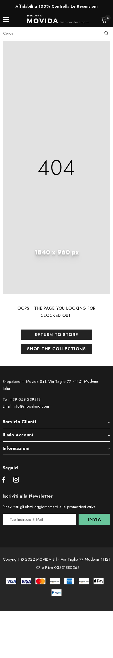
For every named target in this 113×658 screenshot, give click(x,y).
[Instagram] (16, 480)
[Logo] (57, 19)
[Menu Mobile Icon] (6, 19)
